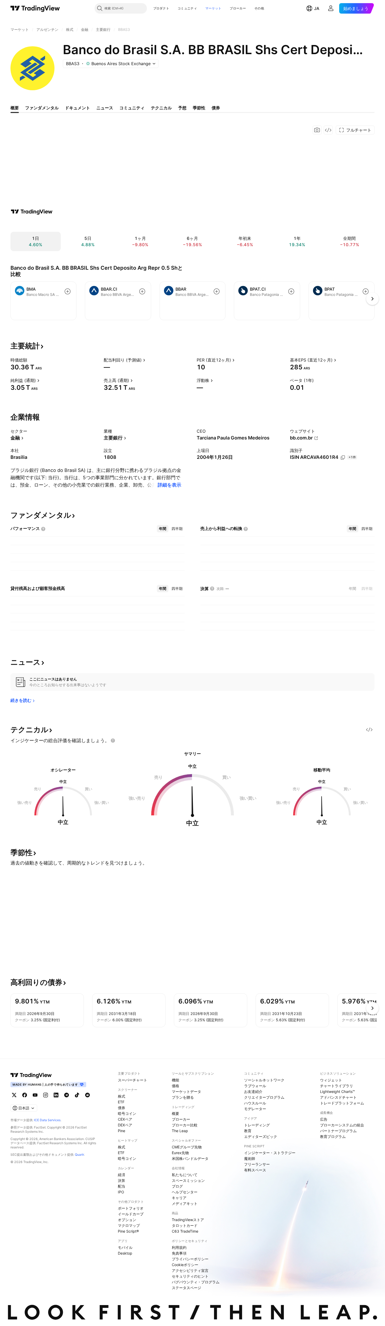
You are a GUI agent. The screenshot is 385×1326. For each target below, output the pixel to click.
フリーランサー (257, 1164)
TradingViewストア (188, 1219)
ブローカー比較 (184, 1125)
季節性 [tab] (199, 107)
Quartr (79, 1154)
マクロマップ (129, 1225)
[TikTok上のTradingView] (77, 1095)
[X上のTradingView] (14, 1095)
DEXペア (125, 1125)
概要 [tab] (14, 107)
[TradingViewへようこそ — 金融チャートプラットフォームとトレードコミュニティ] (31, 211)
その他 (259, 8)
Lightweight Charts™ (337, 1091)
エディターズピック (260, 1136)
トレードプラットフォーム (342, 1103)
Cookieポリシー (185, 1264)
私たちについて (184, 1174)
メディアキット (184, 1203)
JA (316, 8)
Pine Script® (128, 1231)
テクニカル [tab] (161, 107)
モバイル (125, 1247)
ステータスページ (186, 1287)
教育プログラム (333, 1136)
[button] (173, 8)
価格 (175, 1086)
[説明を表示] (30, 360)
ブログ (177, 1186)
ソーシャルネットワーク (264, 1080)
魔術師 (249, 1158)
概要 (175, 1113)
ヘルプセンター (184, 1192)
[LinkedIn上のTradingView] (56, 1095)
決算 (121, 1180)
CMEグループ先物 (187, 1147)
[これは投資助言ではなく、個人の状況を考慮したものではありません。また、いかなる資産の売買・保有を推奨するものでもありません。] (113, 740)
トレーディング (257, 1125)
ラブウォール (255, 1086)
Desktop (125, 1253)
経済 (121, 1174)
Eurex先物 (180, 1152)
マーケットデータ (186, 1091)
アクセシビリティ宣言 (190, 1270)
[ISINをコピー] (342, 457)
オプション (127, 1219)
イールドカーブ (131, 1214)
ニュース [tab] (104, 107)
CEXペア (125, 1119)
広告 (323, 1119)
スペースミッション (188, 1180)
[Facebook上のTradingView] (24, 1095)
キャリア (179, 1197)
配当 (121, 1186)
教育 (247, 1130)
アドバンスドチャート (338, 1097)
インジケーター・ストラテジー (269, 1152)
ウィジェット (331, 1080)
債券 (121, 1107)
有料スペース (255, 1170)
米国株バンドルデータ (190, 1158)
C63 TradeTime (185, 1231)
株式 (121, 1096)
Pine (121, 1130)
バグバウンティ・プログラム (195, 1282)
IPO (121, 1192)
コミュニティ (187, 8)
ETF (121, 1102)
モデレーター (255, 1109)
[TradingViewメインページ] (31, 1075)
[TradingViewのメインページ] (35, 8)
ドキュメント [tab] (77, 107)
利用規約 (179, 1247)
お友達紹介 (253, 1091)
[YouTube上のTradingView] (35, 1095)
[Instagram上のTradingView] (45, 1095)
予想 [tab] (182, 107)
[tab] (162, 528)
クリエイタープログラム (264, 1097)
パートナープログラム (338, 1130)
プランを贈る (183, 1097)
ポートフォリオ (131, 1208)
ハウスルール (255, 1103)
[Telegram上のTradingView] (66, 1095)
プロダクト (161, 8)
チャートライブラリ (336, 1086)
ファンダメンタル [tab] (42, 107)
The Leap (180, 1130)
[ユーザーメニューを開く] (331, 8)
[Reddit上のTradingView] (87, 1095)
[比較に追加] (67, 291)
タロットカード (184, 1225)
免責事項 (179, 1253)
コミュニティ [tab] (132, 107)
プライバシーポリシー (190, 1259)
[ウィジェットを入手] (328, 130)
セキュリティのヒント (190, 1276)
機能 (175, 1080)
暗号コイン (127, 1113)
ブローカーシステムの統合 (342, 1125)
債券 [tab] (216, 107)
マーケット (213, 8)
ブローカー (238, 8)
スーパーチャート (132, 1080)
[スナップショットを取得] (317, 130)
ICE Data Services (47, 1120)
